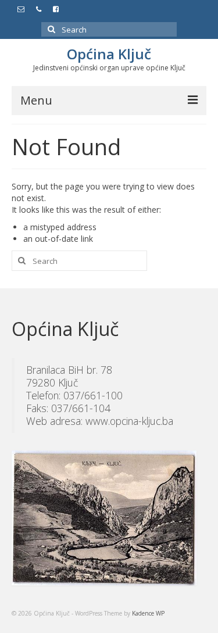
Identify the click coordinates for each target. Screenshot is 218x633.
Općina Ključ (109, 53)
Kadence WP (148, 613)
